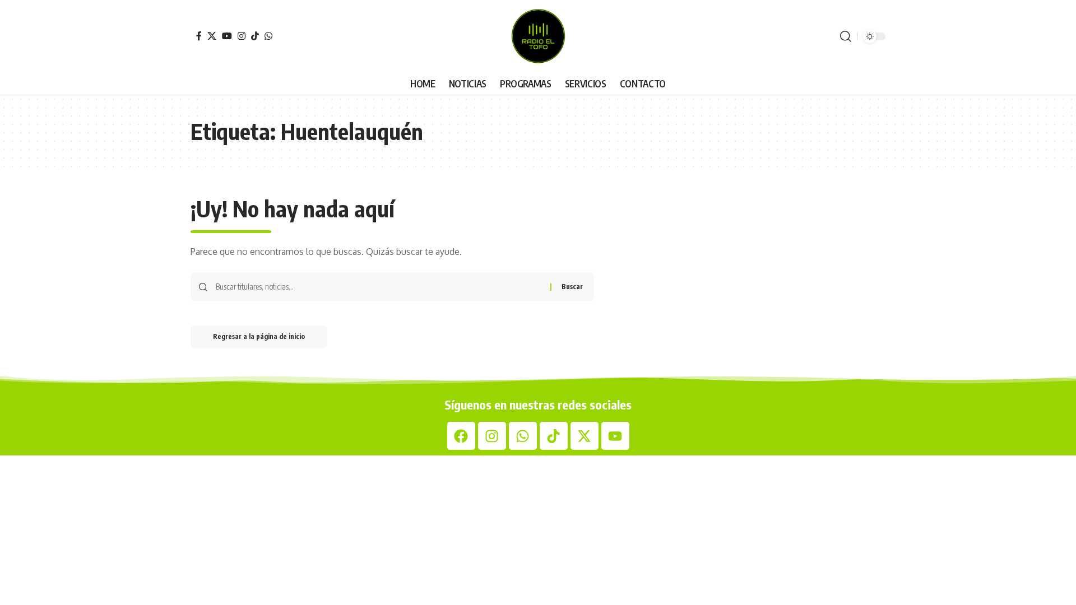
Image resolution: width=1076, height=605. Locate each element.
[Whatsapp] (523, 436)
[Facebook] (199, 35)
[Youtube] (615, 436)
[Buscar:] (378, 287)
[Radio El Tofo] (538, 36)
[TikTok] (255, 35)
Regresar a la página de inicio (259, 336)
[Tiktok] (554, 436)
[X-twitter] (585, 436)
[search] (845, 36)
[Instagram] (241, 35)
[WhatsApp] (268, 35)
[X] (212, 35)
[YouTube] (227, 35)
